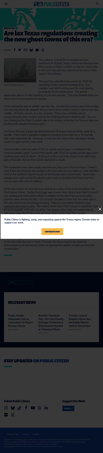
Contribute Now (52, 231)
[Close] (100, 209)
